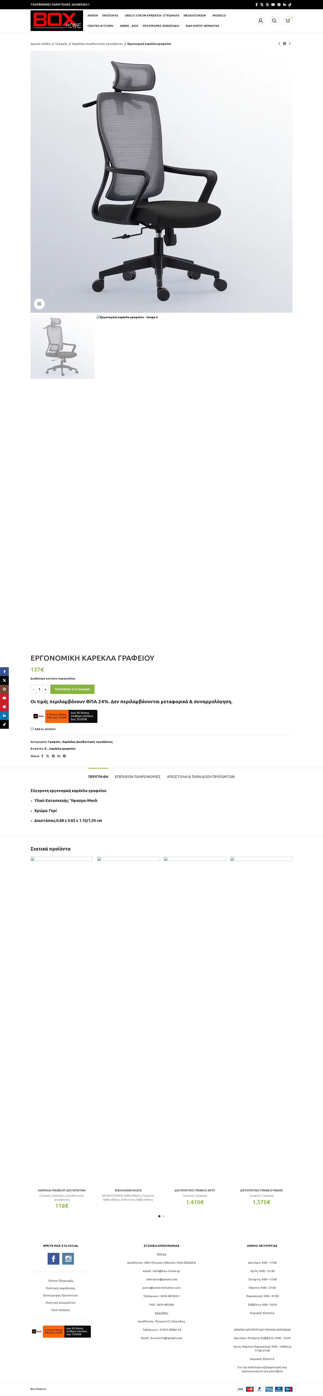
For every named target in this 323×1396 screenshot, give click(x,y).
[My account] (260, 20)
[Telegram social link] (64, 756)
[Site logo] (57, 20)
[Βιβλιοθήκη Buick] (128, 1021)
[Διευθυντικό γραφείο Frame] (261, 1021)
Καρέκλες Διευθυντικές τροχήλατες (97, 43)
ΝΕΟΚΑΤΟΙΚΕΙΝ (112, 1195)
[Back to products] (284, 43)
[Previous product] (279, 43)
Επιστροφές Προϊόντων (60, 1295)
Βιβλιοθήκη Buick (128, 1190)
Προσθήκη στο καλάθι (72, 689)
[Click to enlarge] (39, 303)
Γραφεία (201, 1195)
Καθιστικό (128, 1199)
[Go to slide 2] (164, 1216)
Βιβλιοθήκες (132, 1195)
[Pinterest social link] (279, 5)
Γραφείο (61, 43)
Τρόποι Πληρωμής (60, 1280)
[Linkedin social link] (284, 5)
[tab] (98, 774)
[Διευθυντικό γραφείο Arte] (195, 1021)
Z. (45, 748)
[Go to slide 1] (159, 1216)
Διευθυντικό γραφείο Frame (261, 1190)
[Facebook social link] (256, 5)
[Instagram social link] (267, 5)
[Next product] (289, 43)
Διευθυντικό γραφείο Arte (195, 1190)
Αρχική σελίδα (41, 43)
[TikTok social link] (289, 5)
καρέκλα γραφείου (62, 748)
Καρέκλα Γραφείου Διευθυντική (61, 1190)
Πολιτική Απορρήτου (60, 1302)
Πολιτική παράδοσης (60, 1288)
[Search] (274, 20)
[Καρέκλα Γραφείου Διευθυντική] (62, 1021)
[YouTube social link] (273, 5)
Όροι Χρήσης (60, 1309)
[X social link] (262, 5)
